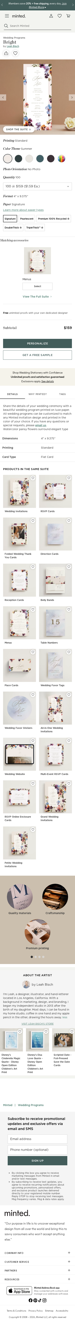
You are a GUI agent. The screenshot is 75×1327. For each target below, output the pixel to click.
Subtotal (10, 328)
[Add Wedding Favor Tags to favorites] (69, 652)
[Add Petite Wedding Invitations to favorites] (33, 829)
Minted (7, 1105)
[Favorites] (60, 16)
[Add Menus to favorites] (33, 609)
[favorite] (15, 53)
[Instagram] (44, 1300)
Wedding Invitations (16, 511)
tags (62, 394)
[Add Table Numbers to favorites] (69, 609)
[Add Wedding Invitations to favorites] (33, 478)
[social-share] (6, 53)
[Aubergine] (50, 158)
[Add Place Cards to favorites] (33, 652)
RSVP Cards (48, 511)
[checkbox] (37, 286)
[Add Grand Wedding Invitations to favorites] (69, 783)
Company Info (14, 1252)
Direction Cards (49, 553)
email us (40, 425)
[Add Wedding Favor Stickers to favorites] (33, 694)
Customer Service (17, 1261)
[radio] (10, 218)
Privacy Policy (35, 1310)
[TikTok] (40, 1300)
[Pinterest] (35, 1300)
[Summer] (7, 158)
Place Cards (11, 685)
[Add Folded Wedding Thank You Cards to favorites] (33, 520)
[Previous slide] (3, 97)
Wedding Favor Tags (52, 685)
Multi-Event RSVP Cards (54, 774)
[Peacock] (40, 158)
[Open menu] (7, 16)
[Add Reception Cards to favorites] (33, 566)
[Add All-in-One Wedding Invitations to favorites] (69, 694)
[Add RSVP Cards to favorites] (69, 478)
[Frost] (18, 158)
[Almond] (29, 158)
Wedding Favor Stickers (18, 728)
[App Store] (19, 1291)
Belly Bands (47, 600)
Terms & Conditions (16, 1310)
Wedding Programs (31, 1105)
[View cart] (68, 16)
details (12, 394)
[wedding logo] (19, 16)
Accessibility (62, 1310)
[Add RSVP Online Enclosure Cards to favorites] (33, 783)
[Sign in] (51, 16)
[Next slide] (72, 97)
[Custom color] (61, 158)
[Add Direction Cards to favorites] (69, 520)
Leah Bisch (13, 46)
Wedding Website (15, 774)
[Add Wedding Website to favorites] (33, 740)
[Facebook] (30, 1300)
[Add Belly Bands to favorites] (69, 566)
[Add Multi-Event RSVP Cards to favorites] (69, 740)
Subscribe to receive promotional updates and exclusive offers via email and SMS (36, 1124)
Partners (11, 1270)
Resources (12, 1279)
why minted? (37, 394)
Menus (8, 642)
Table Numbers (49, 642)
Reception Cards (14, 600)
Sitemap (49, 1310)
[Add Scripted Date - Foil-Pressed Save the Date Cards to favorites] (72, 1031)
